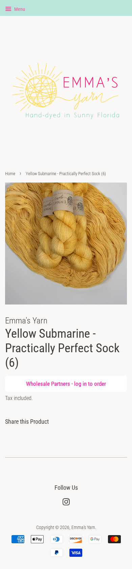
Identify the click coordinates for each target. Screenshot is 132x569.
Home (10, 173)
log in (80, 383)
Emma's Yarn (83, 527)
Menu (19, 9)
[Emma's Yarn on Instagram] (66, 503)
